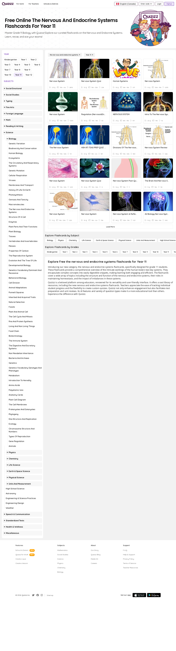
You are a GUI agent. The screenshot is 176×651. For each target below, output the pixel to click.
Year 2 (33, 59)
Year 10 (7, 75)
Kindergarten (10, 59)
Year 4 (17, 64)
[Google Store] (154, 595)
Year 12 (29, 75)
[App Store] (139, 595)
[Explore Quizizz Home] (8, 3)
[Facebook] (37, 595)
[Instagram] (42, 595)
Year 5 (27, 64)
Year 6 (37, 64)
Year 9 (27, 70)
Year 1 (23, 59)
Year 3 (7, 64)
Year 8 (17, 70)
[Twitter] (33, 595)
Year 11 (18, 75)
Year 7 (7, 70)
